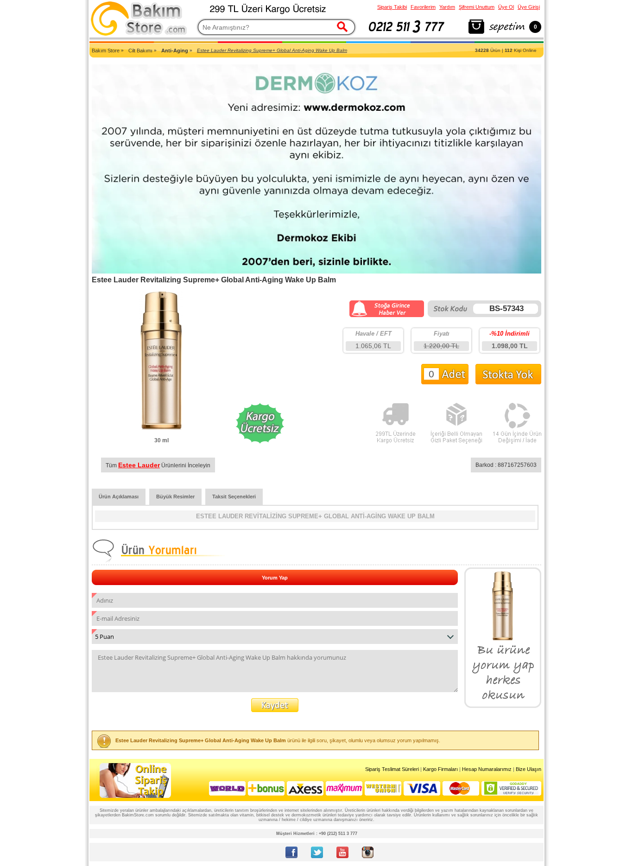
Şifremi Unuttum (476, 7)
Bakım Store (106, 50)
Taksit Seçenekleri (234, 496)
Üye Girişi (529, 7)
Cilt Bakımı (140, 50)
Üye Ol (506, 7)
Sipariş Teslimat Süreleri (392, 769)
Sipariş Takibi (392, 7)
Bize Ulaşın (528, 769)
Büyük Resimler (175, 496)
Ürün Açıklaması (119, 496)
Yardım (447, 7)
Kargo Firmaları (440, 769)
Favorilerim (423, 7)
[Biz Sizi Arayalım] (406, 34)
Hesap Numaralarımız (487, 769)
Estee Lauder (139, 465)
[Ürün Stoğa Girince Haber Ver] (386, 315)
